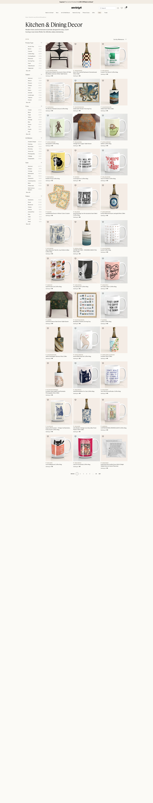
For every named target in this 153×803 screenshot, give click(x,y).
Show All (28, 70)
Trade (105, 12)
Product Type (29, 43)
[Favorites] (122, 8)
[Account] (118, 8)
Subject (28, 74)
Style (27, 162)
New (57, 12)
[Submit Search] (100, 8)
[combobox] (107, 8)
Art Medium (29, 138)
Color (27, 106)
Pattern (28, 196)
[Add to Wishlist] (48, 44)
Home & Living (76, 12)
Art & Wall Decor (65, 12)
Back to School (49, 12)
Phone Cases (86, 12)
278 (96, 473)
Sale (99, 12)
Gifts (93, 12)
